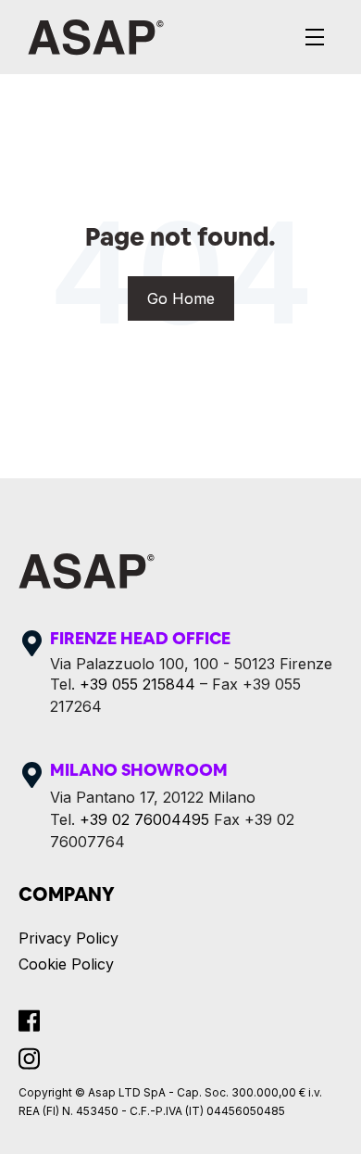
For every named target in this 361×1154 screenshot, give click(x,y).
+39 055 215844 (137, 684)
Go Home (181, 298)
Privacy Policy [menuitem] (68, 938)
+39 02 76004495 (144, 819)
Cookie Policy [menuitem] (66, 964)
